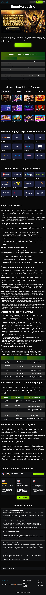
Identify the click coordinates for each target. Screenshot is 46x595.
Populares (5, 91)
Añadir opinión (38, 474)
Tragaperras (39, 91)
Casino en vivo (16, 91)
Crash (27, 91)
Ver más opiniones (23, 497)
